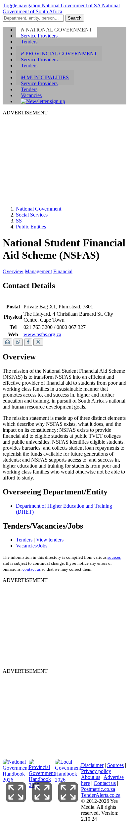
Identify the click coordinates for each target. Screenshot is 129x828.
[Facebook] (28, 342)
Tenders (29, 41)
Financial (62, 271)
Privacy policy (96, 771)
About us (90, 777)
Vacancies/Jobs (31, 545)
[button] (22, 5)
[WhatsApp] (18, 342)
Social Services (32, 215)
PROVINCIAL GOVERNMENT (59, 53)
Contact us (105, 783)
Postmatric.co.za (98, 789)
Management (38, 271)
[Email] (7, 342)
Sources (115, 765)
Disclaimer (92, 765)
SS (19, 220)
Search (74, 18)
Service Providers (39, 35)
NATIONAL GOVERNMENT (56, 29)
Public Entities (31, 226)
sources (114, 557)
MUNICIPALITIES (45, 77)
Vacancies (31, 95)
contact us (31, 569)
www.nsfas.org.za (42, 334)
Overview (13, 271)
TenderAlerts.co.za (100, 795)
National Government (38, 209)
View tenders (50, 539)
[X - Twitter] (38, 342)
